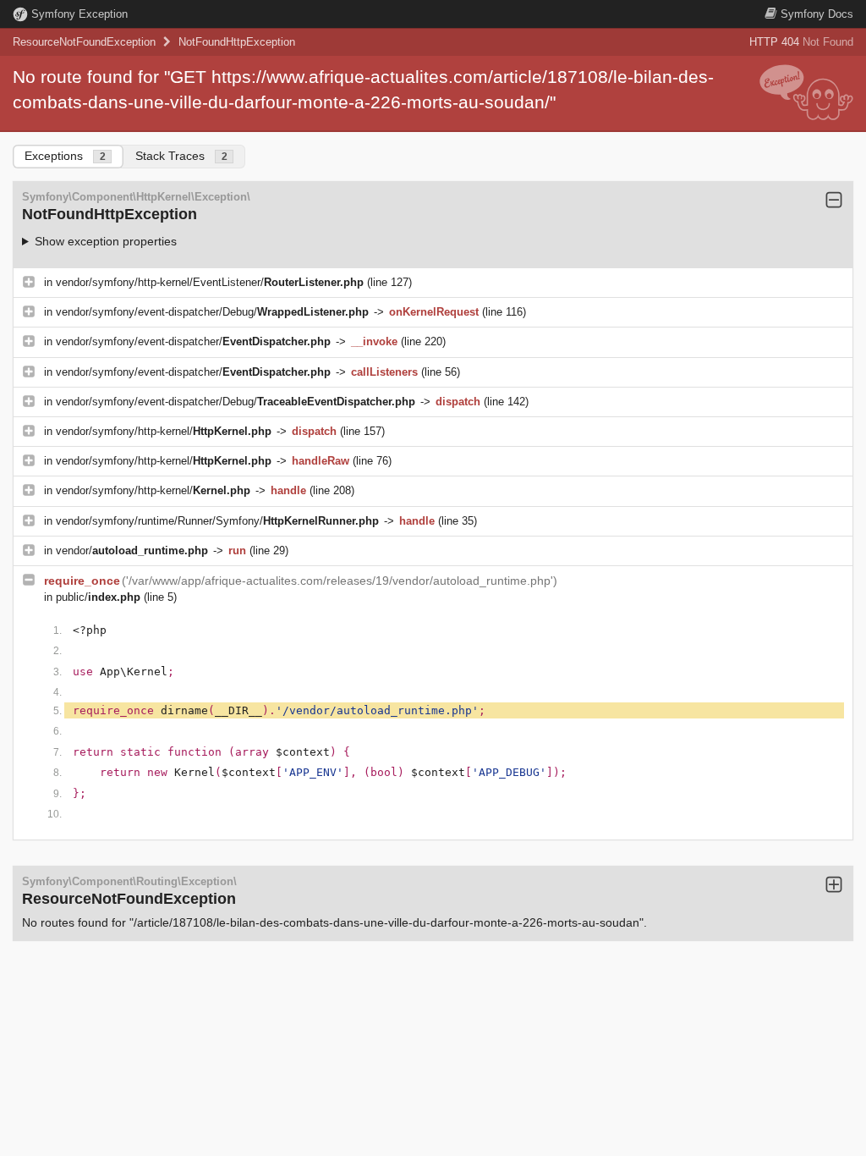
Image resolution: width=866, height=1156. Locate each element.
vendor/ (132, 550)
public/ (98, 597)
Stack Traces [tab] (181, 155)
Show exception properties (106, 241)
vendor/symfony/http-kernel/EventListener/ (210, 282)
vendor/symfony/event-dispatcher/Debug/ (212, 312)
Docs (817, 14)
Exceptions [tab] (65, 155)
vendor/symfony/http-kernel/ (163, 431)
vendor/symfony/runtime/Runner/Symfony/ (217, 521)
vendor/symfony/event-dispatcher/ (193, 341)
